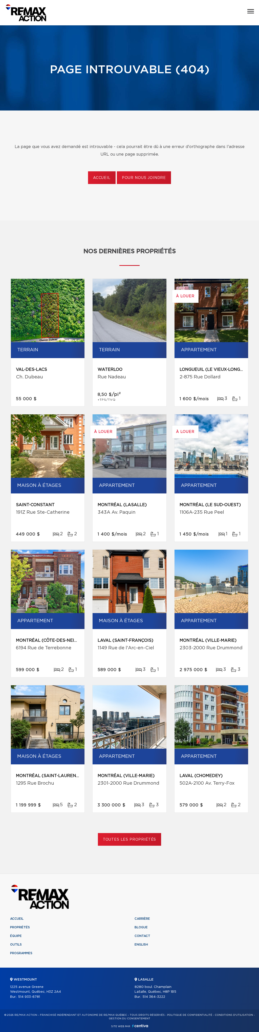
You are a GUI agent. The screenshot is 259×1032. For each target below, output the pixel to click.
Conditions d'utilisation (234, 1015)
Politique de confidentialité (189, 1015)
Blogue (141, 927)
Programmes (21, 953)
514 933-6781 (29, 997)
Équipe (16, 935)
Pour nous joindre (144, 178)
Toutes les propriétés (129, 839)
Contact (142, 935)
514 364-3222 (153, 997)
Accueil (102, 178)
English (141, 944)
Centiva (140, 1025)
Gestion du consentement (129, 1018)
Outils (16, 944)
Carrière (142, 918)
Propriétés (20, 927)
